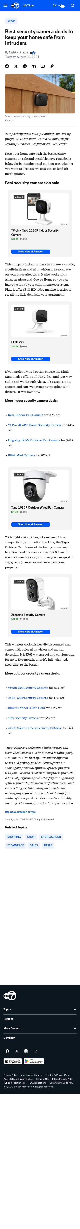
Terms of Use (42, 1079)
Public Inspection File (14, 1083)
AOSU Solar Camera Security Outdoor (35, 727)
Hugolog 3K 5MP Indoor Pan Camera (34, 440)
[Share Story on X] (16, 66)
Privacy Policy (10, 1075)
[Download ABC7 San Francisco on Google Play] (34, 1061)
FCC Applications (37, 1083)
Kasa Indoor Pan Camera (25, 414)
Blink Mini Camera (21, 455)
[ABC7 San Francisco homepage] (15, 5)
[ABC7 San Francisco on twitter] (17, 1051)
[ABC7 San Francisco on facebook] (7, 1051)
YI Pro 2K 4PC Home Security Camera (35, 424)
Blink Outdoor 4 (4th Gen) (26, 707)
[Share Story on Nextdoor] (33, 66)
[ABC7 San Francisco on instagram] (26, 1051)
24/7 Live (28, 5)
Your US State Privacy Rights (18, 1079)
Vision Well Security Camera (28, 687)
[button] (5, 5)
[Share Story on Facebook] (7, 66)
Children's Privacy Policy (57, 1075)
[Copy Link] (51, 66)
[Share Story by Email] (42, 66)
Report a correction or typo (20, 812)
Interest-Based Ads (62, 1079)
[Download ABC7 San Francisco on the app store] (12, 1061)
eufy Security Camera (23, 717)
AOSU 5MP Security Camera (28, 697)
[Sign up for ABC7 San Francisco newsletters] (35, 1051)
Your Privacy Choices (31, 1075)
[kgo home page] (9, 995)
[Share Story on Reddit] (25, 66)
